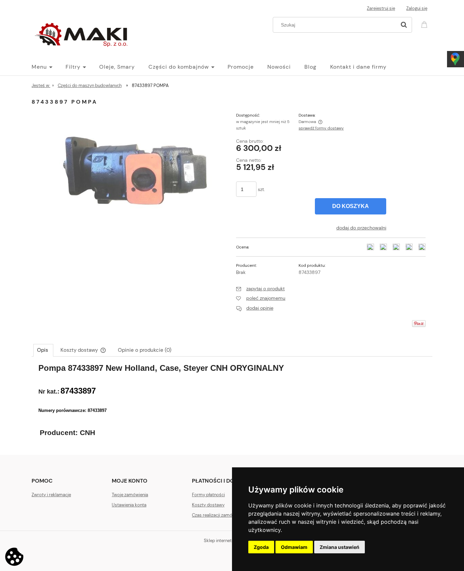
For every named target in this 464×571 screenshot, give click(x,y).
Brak (241, 272)
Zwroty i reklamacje (51, 495)
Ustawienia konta (129, 505)
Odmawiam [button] (294, 547)
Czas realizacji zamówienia (218, 515)
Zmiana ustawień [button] (339, 547)
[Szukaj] (404, 25)
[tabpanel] (232, 403)
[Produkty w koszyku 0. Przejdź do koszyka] (425, 24)
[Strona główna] (82, 33)
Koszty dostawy (208, 505)
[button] (260, 289)
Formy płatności (208, 495)
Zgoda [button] (261, 547)
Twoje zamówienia (130, 495)
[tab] (43, 350)
